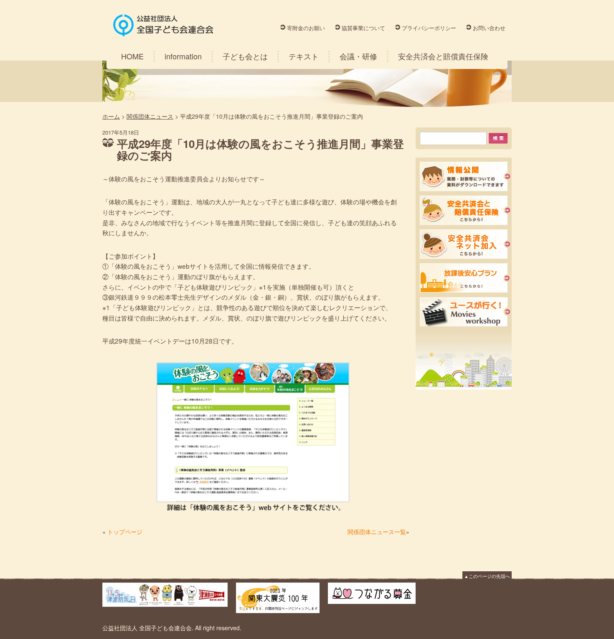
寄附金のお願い (306, 28)
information (183, 56)
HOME (132, 56)
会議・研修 (358, 56)
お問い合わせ (489, 28)
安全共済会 (465, 210)
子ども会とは (245, 56)
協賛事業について (363, 28)
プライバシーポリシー (429, 28)
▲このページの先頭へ (487, 576)
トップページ (124, 531)
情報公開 (465, 176)
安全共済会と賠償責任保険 (443, 56)
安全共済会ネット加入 (465, 244)
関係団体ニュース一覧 (377, 531)
